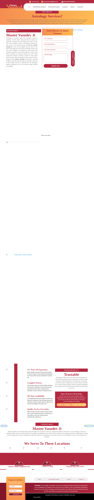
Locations (64, 7)
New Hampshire (81, 450)
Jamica (72, 7)
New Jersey (23, 450)
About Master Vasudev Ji (39, 7)
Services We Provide (53, 7)
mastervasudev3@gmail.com (50, 1)
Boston (51, 450)
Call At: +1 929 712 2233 (73, 59)
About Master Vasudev (54, 479)
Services (69, 479)
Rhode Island (64, 450)
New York (10, 450)
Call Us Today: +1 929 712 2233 (71, 405)
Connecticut (38, 450)
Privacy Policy (37, 497)
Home (29, 7)
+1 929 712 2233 (35, 1)
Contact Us (80, 7)
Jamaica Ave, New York (75, 466)
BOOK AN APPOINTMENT (69, 1)
